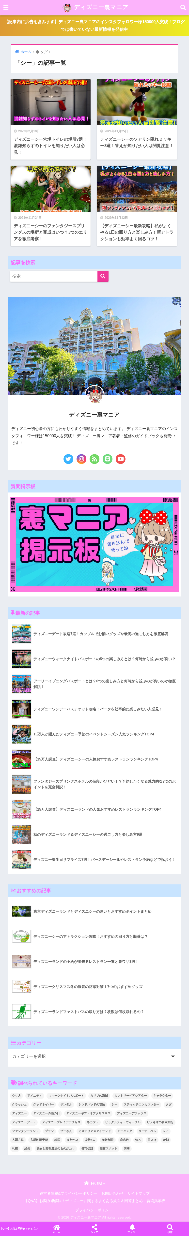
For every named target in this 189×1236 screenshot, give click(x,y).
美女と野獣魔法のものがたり (56, 1148)
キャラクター (162, 1095)
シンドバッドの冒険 (92, 1104)
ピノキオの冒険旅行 (160, 1122)
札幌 (15, 1148)
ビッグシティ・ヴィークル (123, 1122)
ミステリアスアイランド (95, 1131)
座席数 (124, 1140)
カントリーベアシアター (130, 1095)
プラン (49, 1131)
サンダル (66, 1104)
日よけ (152, 1140)
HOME (97, 1183)
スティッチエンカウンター (141, 1104)
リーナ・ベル (147, 1131)
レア (166, 1131)
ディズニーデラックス (131, 1113)
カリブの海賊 (99, 1095)
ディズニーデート (24, 1122)
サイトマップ (138, 1193)
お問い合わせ (112, 1193)
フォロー (132, 1232)
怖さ (138, 1140)
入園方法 (18, 1140)
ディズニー (19, 1113)
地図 (57, 1140)
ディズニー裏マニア (100, 7)
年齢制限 (108, 1140)
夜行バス (73, 1140)
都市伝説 (87, 1148)
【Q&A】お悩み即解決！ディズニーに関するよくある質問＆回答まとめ (83, 1201)
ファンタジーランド (25, 1131)
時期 (166, 1140)
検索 (170, 1232)
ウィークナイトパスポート (66, 1095)
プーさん (66, 1131)
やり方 (16, 1095)
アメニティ (34, 1095)
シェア (94, 1232)
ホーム (56, 1232)
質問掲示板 (156, 1201)
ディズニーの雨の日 (46, 1113)
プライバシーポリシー (93, 1210)
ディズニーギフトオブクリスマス (88, 1113)
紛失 (27, 1148)
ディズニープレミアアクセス (61, 1122)
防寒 (127, 1148)
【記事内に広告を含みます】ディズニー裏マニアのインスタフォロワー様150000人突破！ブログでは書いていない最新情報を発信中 (94, 25)
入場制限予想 (39, 1140)
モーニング (124, 1131)
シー (114, 1104)
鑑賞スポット (108, 1148)
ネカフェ (93, 1122)
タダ (169, 1104)
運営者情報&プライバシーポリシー (68, 1193)
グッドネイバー (43, 1104)
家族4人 (90, 1140)
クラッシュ (19, 1104)
